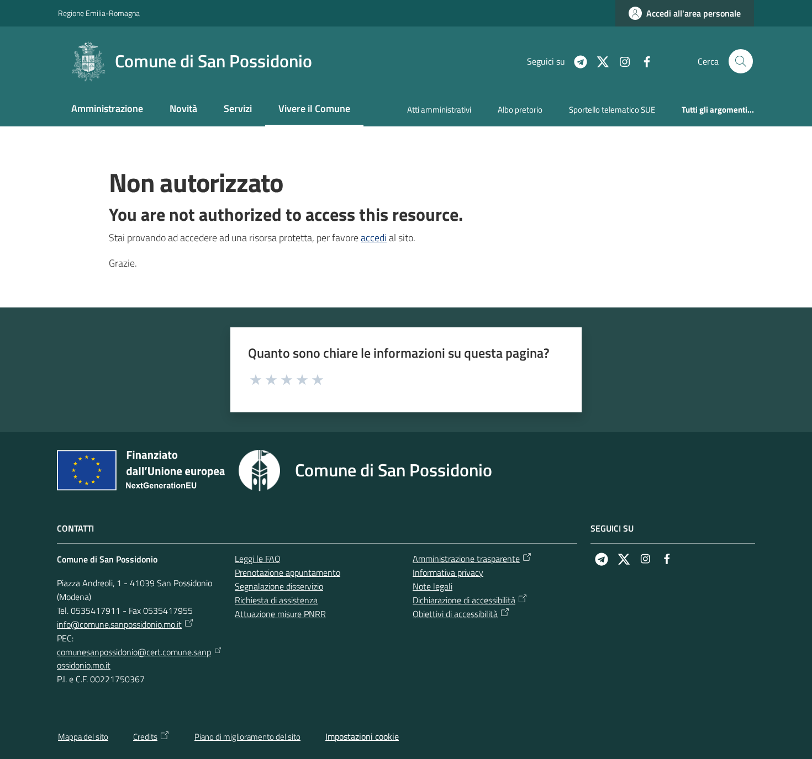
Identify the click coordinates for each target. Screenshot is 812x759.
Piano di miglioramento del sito (247, 736)
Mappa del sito (83, 736)
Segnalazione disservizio (279, 586)
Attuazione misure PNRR (280, 613)
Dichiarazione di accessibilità (464, 600)
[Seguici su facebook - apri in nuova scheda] (642, 60)
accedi (374, 237)
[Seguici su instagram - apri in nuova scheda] (620, 60)
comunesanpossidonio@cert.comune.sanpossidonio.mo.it (134, 658)
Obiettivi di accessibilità (455, 613)
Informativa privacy (448, 572)
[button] (740, 61)
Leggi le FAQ (258, 558)
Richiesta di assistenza (276, 600)
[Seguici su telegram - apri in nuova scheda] (576, 60)
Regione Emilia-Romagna (99, 13)
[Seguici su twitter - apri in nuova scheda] (598, 60)
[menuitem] (107, 109)
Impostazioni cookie (362, 736)
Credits (145, 736)
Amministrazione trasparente (466, 558)
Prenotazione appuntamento (287, 572)
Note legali (432, 586)
